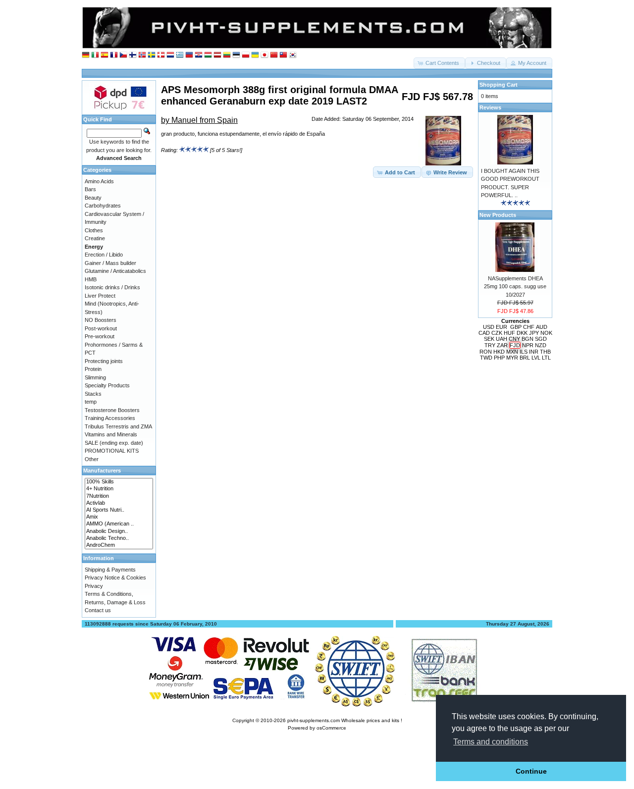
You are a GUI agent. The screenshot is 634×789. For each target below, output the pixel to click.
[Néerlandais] (170, 55)
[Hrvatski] (199, 55)
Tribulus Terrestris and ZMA (118, 426)
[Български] (189, 55)
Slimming (95, 377)
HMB (91, 279)
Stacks (93, 394)
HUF (509, 333)
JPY (534, 333)
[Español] (104, 55)
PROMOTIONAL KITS (112, 451)
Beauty (93, 198)
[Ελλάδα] (180, 55)
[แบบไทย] (283, 55)
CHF (528, 327)
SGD (541, 339)
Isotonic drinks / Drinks (112, 287)
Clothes (94, 230)
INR (533, 352)
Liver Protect (100, 296)
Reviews (490, 107)
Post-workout (101, 328)
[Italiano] (95, 55)
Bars (90, 189)
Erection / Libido (104, 255)
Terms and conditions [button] (490, 741)
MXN (512, 352)
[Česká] (123, 55)
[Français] (114, 55)
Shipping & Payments (110, 570)
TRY (489, 345)
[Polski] (246, 55)
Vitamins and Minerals (111, 434)
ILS (524, 352)
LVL (535, 358)
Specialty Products (107, 385)
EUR (501, 327)
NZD (540, 345)
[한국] (293, 55)
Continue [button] (531, 771)
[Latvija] (217, 55)
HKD (499, 352)
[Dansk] (161, 55)
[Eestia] (236, 55)
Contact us (98, 610)
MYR (512, 358)
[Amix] (119, 517)
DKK (522, 333)
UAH (501, 339)
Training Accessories (110, 418)
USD (488, 327)
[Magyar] (208, 55)
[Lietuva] (227, 55)
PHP (499, 358)
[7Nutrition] (119, 496)
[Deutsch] (86, 55)
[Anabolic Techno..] (119, 538)
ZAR (502, 345)
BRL (525, 358)
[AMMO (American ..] (119, 524)
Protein (93, 369)
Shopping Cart (498, 85)
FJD (515, 345)
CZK (496, 333)
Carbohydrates (103, 206)
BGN (527, 339)
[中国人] (274, 55)
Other (92, 459)
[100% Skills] (119, 481)
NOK (546, 333)
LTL (546, 358)
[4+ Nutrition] (119, 488)
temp (91, 402)
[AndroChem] (119, 545)
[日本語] (264, 55)
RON (485, 352)
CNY (514, 339)
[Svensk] (152, 55)
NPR (527, 345)
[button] (439, 63)
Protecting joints (104, 361)
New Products (497, 215)
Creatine (95, 238)
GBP (516, 327)
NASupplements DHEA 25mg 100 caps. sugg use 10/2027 (515, 286)
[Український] (255, 55)
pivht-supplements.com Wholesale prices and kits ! (344, 720)
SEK (489, 339)
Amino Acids (99, 181)
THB (545, 352)
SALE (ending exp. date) (114, 443)
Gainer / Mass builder (110, 263)
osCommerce (331, 728)
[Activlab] (119, 503)
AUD (541, 327)
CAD (484, 333)
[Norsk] (142, 55)
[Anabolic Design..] (119, 531)
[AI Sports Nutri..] (119, 510)
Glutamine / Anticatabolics (115, 271)
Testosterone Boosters (112, 410)
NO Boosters (100, 320)
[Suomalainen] (133, 55)
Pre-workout (99, 336)
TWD (486, 358)
